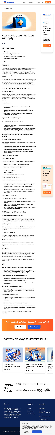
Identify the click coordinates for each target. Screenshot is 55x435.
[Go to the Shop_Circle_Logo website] (40, 384)
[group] (13, 360)
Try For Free (48, 2)
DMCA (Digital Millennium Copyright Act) (44, 412)
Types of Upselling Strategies (9, 54)
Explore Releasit (34, 327)
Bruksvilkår (42, 408)
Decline (47, 431)
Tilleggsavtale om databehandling (43, 420)
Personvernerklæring (44, 416)
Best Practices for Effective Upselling (11, 58)
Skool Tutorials (31, 413)
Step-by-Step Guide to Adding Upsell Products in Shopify (15, 56)
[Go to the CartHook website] (33, 390)
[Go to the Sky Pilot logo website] (33, 384)
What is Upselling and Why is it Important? (12, 53)
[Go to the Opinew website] (26, 384)
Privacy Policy (34, 428)
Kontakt (29, 408)
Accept (37, 431)
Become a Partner (38, 5)
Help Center (31, 411)
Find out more (47, 192)
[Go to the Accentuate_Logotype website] (47, 384)
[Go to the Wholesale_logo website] (18, 384)
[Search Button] (42, 2)
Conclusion (6, 59)
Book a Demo (20, 327)
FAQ (4, 61)
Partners (38, 2)
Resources (30, 2)
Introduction (6, 51)
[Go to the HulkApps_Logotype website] (18, 390)
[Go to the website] (26, 390)
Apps (24, 2)
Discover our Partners (39, 7)
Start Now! (47, 45)
